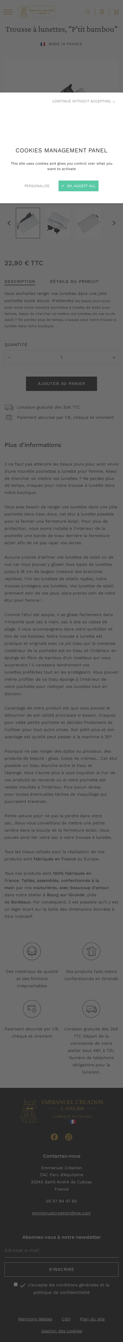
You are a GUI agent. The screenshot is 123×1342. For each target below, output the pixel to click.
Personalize (37, 186)
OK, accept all (81, 186)
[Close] (61, 671)
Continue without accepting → (84, 101)
